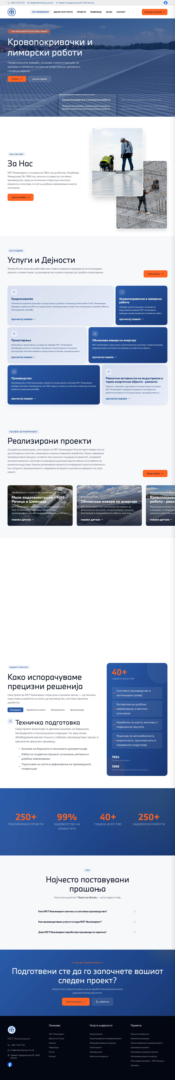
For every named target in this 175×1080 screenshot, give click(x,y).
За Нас (109, 12)
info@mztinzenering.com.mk (41, 3)
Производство (58, 710)
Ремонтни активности (99, 1056)
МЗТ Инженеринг (40, 12)
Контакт (121, 12)
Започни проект (74, 1001)
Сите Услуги (154, 273)
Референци (96, 12)
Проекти (81, 12)
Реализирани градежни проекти (144, 1052)
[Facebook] (165, 3)
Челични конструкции (140, 1038)
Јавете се (104, 1001)
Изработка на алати (36, 710)
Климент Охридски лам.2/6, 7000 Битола (76, 3)
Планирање (15, 710)
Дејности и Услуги (63, 12)
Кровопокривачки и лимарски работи (105, 1038)
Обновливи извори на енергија (103, 1043)
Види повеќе (153, 473)
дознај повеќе (19, 197)
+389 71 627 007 (17, 3)
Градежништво (96, 1034)
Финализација (77, 710)
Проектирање (96, 1047)
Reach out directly (87, 897)
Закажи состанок (153, 12)
